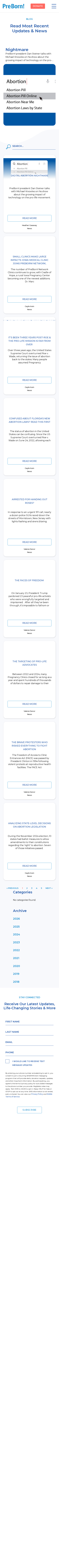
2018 (16, 981)
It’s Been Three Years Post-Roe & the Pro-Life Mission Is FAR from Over (29, 341)
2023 (16, 942)
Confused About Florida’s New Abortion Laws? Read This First (29, 420)
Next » (49, 888)
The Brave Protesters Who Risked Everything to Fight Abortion (30, 745)
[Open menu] (54, 6)
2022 (16, 950)
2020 (16, 966)
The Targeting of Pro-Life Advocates (29, 663)
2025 (16, 926)
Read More (29, 218)
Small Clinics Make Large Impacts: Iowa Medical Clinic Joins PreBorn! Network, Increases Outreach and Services (29, 263)
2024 (16, 934)
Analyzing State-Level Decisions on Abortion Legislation (29, 825)
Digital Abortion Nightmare (22, 47)
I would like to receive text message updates (28, 1063)
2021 (16, 958)
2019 (16, 973)
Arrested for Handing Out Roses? (29, 501)
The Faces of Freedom (29, 580)
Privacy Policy (37, 1094)
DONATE (38, 6)
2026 (16, 918)
